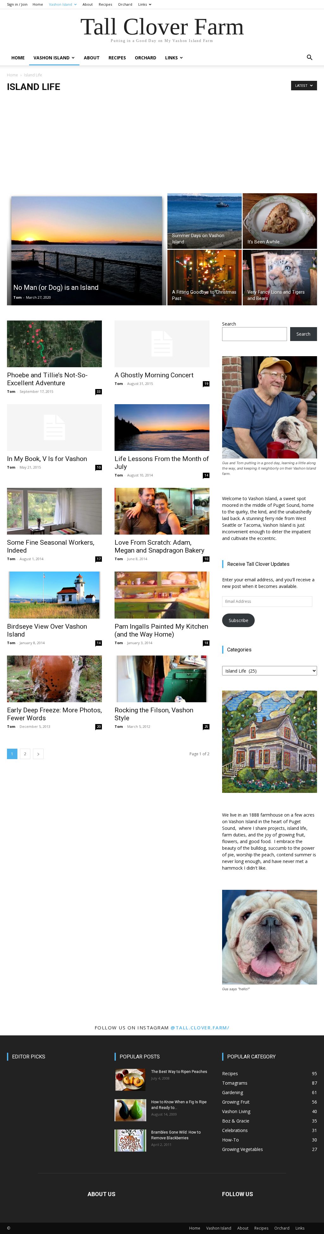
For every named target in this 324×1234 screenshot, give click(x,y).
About (88, 4)
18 (206, 643)
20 (99, 726)
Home (38, 4)
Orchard (125, 4)
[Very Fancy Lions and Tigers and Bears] (280, 277)
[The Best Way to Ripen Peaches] (130, 1080)
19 (206, 383)
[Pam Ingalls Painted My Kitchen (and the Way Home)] (162, 595)
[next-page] (38, 754)
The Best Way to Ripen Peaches (179, 1071)
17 (99, 559)
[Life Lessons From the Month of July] (162, 427)
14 (206, 475)
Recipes (105, 4)
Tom (17, 297)
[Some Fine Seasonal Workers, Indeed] (54, 511)
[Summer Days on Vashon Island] (204, 221)
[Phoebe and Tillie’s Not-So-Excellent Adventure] (54, 343)
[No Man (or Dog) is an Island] (86, 254)
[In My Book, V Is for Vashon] (54, 427)
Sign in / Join (17, 4)
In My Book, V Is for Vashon (47, 459)
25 (206, 726)
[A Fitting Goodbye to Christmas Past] (204, 277)
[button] (309, 58)
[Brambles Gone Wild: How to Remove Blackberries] (130, 1140)
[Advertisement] (162, 146)
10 (99, 467)
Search (229, 324)
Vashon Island (60, 4)
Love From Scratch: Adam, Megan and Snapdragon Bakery (159, 546)
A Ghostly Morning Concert (154, 375)
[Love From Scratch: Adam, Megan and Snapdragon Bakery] (162, 511)
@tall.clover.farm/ (200, 1027)
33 (99, 391)
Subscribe (238, 620)
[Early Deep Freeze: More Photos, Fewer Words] (54, 679)
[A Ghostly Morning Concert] (162, 343)
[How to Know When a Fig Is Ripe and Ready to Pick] (130, 1110)
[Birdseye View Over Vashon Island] (54, 595)
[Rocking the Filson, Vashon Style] (162, 679)
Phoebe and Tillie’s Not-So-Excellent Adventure (47, 379)
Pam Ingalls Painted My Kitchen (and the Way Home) (161, 630)
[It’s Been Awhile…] (280, 221)
